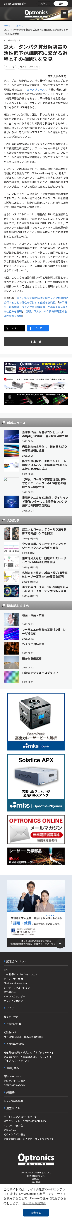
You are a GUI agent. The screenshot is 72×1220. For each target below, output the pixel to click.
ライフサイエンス (29, 67)
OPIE (6, 970)
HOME (7, 25)
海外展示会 (10, 992)
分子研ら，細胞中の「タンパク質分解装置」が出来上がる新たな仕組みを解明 (36, 307)
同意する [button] (36, 1212)
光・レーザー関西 (13, 978)
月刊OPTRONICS (13, 1076)
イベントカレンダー (14, 996)
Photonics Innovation (15, 983)
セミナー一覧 (11, 1016)
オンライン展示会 (13, 1001)
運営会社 (36, 1179)
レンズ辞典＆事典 (13, 1101)
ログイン (44, 3)
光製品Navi (10, 1032)
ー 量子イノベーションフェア (21, 974)
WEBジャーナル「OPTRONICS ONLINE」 (25, 1121)
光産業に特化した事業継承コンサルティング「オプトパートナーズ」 (28, 1058)
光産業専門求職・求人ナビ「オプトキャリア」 (29, 1052)
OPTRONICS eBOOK (14, 1085)
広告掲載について (36, 1175)
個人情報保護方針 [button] (34, 1203)
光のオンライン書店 (14, 1080)
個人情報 (36, 1182)
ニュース (18, 25)
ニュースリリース (34, 89)
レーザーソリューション (17, 987)
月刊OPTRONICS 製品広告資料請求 (23, 1036)
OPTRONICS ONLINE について (36, 1172)
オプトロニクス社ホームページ (20, 1116)
